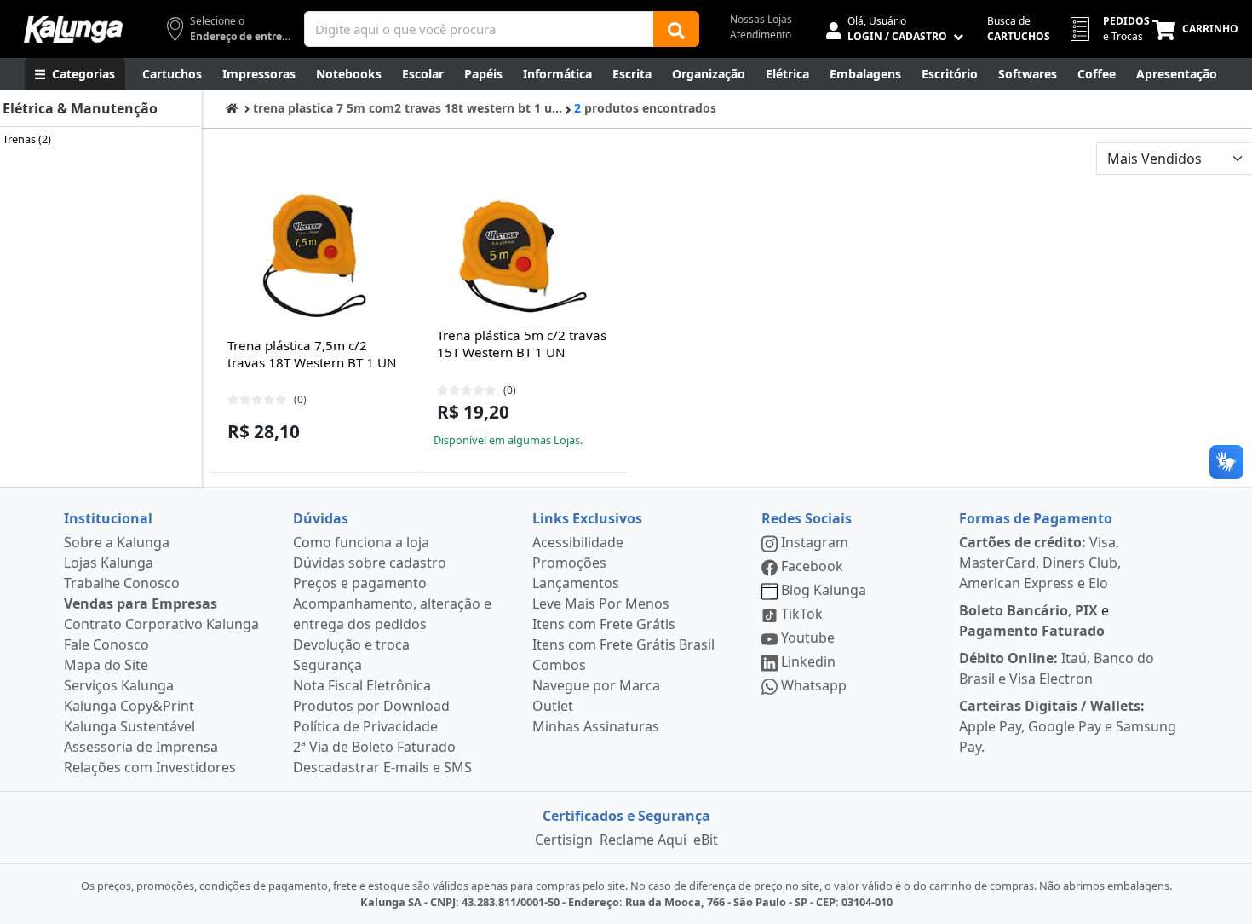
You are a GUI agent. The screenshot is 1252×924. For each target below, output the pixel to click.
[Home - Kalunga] (232, 108)
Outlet (552, 705)
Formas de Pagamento (1035, 518)
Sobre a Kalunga (116, 542)
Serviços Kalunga (119, 685)
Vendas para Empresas (140, 603)
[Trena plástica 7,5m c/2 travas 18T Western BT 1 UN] (313, 257)
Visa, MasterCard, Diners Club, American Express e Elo (1040, 562)
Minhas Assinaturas (595, 726)
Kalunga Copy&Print (129, 705)
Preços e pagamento (360, 583)
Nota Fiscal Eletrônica (362, 685)
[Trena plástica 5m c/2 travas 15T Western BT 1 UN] (523, 257)
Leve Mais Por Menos (600, 603)
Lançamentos (575, 583)
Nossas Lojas (761, 19)
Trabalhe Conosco (122, 583)
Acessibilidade (577, 542)
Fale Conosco (106, 644)
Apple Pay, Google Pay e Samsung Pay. (1067, 726)
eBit (705, 839)
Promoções (569, 562)
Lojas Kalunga (108, 562)
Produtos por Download (371, 705)
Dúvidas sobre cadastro (369, 562)
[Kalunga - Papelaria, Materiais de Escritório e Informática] (73, 29)
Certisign (564, 839)
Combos (559, 664)
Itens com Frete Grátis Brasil (623, 644)
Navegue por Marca (596, 685)
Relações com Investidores (150, 767)
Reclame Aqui (643, 839)
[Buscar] (676, 29)
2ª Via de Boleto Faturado (374, 746)
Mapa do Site (106, 664)
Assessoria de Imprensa (141, 746)
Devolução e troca (351, 644)
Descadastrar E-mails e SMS (382, 767)
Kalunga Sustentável (129, 726)
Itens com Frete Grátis (603, 624)
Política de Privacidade (365, 726)
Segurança (327, 664)
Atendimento (760, 34)
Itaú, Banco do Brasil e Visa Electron (1056, 668)
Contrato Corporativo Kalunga (161, 624)
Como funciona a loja (361, 542)
